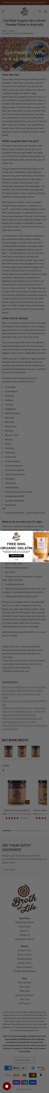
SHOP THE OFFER (16, 555)
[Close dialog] (48, 532)
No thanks (16, 559)
